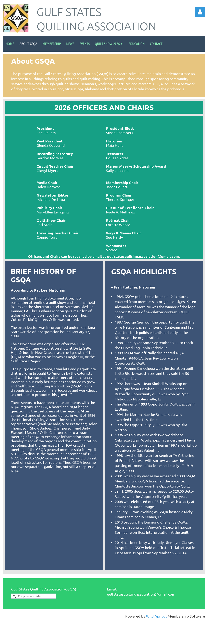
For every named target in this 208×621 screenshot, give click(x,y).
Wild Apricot (156, 616)
